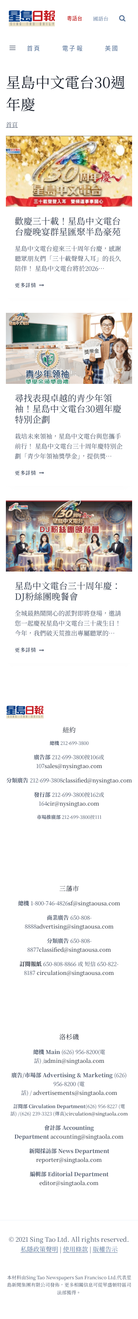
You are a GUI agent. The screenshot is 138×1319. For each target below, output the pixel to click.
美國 (112, 48)
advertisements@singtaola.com (75, 1092)
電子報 (73, 48)
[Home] (12, 124)
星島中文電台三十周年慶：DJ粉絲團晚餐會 (68, 590)
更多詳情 (29, 285)
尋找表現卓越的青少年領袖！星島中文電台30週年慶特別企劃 (68, 408)
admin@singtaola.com (74, 1060)
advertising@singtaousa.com (75, 926)
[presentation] (69, 171)
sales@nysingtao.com (73, 766)
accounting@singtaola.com (87, 1136)
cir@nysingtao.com (73, 803)
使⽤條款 (75, 1248)
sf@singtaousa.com (94, 903)
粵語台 (74, 18)
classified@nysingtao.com (97, 780)
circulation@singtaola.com (97, 1113)
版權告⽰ (105, 1248)
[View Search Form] (122, 18)
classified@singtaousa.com (75, 949)
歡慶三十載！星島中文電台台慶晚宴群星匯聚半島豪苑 (68, 226)
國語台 (101, 18)
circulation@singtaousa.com (75, 972)
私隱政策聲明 (39, 1248)
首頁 (34, 48)
